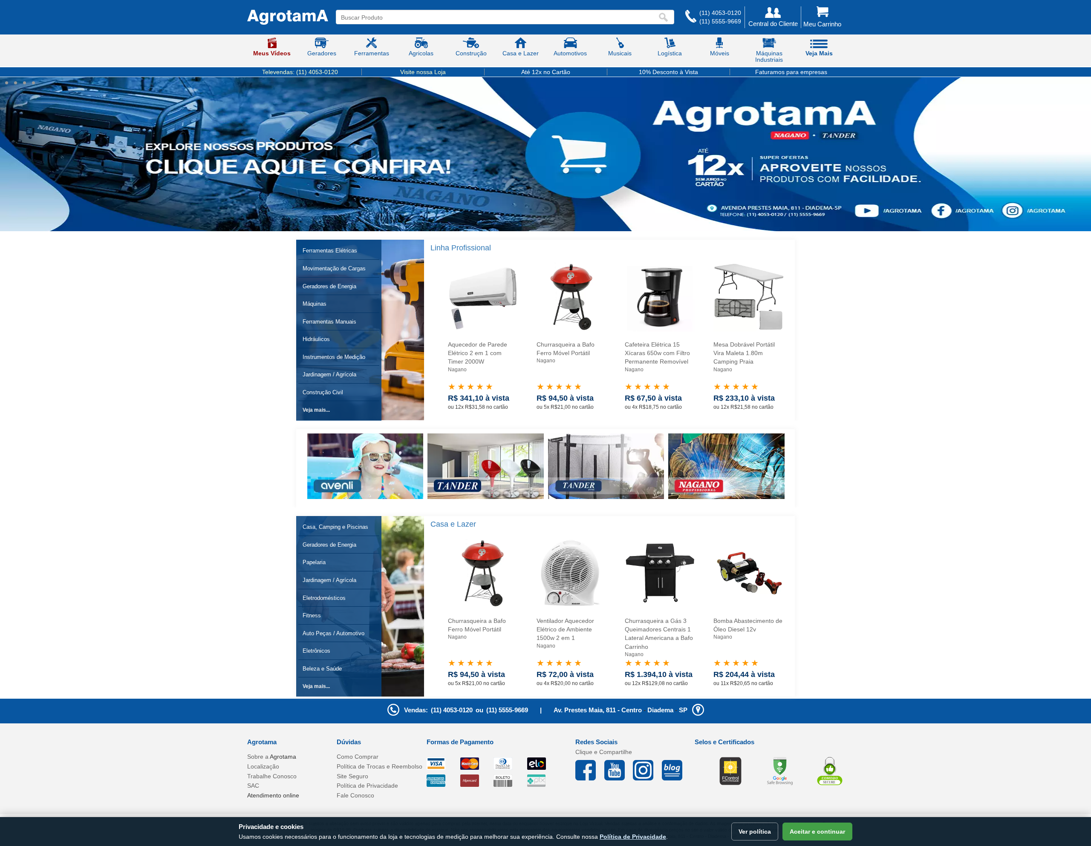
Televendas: (300, 72)
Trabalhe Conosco (272, 776)
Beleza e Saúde (322, 668)
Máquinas (314, 304)
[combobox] (497, 17)
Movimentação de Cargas (334, 268)
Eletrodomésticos (324, 598)
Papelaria (314, 562)
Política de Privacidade (367, 785)
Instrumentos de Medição (334, 357)
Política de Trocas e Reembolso (379, 766)
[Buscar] (665, 17)
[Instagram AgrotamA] (647, 770)
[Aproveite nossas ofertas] (545, 154)
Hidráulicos (316, 339)
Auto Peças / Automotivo (333, 633)
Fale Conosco (355, 795)
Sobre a (271, 756)
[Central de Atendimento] (690, 17)
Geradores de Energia (329, 286)
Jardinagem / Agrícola (329, 374)
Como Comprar (357, 756)
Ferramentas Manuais (329, 321)
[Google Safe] (780, 770)
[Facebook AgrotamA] (589, 770)
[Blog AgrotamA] (676, 770)
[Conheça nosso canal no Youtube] (618, 770)
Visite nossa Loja (423, 72)
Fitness (312, 615)
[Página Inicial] (287, 17)
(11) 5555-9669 (720, 21)
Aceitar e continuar (817, 831)
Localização (263, 766)
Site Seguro (352, 776)
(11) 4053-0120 (720, 12)
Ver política (755, 831)
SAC (253, 785)
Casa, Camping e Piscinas (335, 527)
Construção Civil (323, 392)
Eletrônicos (316, 651)
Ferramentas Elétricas (330, 250)
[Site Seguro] (830, 770)
